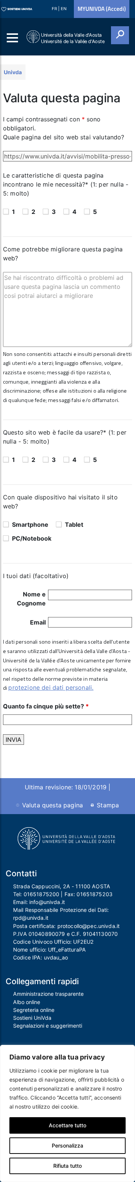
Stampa (108, 805)
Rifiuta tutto (67, 1166)
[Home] (34, 36)
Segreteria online (33, 1010)
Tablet (74, 524)
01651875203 (94, 894)
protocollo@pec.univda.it (88, 926)
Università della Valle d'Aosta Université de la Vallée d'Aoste (73, 38)
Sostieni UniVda (32, 1018)
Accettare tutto (67, 1125)
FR (55, 8)
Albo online (26, 1002)
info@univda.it (47, 902)
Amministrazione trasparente (48, 994)
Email (38, 622)
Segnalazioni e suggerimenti (47, 1025)
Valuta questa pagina (52, 805)
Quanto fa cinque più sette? (46, 706)
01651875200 (42, 894)
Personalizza (67, 1145)
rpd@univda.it (30, 918)
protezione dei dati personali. (50, 687)
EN (63, 8)
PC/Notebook (31, 538)
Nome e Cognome (31, 598)
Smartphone (30, 524)
